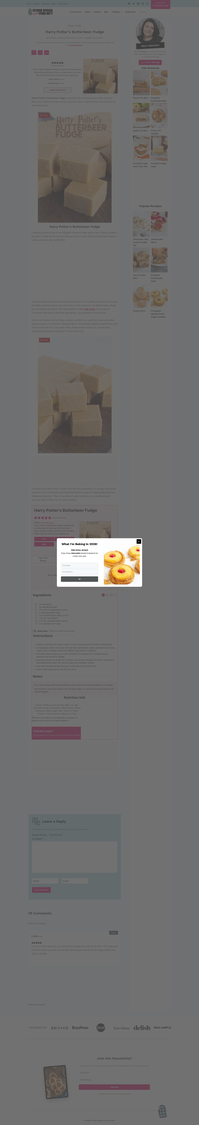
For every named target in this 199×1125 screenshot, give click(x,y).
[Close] (139, 541)
